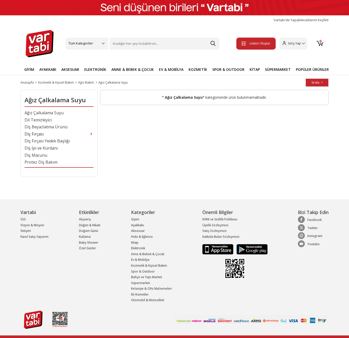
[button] (293, 44)
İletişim (25, 231)
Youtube (313, 244)
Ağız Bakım (86, 82)
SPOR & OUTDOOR (228, 69)
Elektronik (138, 248)
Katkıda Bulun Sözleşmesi (220, 236)
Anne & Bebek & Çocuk (147, 254)
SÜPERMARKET (278, 69)
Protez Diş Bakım (41, 162)
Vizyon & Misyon (32, 225)
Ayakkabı (137, 225)
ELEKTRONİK (95, 69)
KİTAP (255, 69)
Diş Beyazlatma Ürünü (46, 127)
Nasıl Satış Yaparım (34, 236)
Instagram (314, 236)
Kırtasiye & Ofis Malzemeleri (151, 288)
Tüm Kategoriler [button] (80, 43)
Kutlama (85, 236)
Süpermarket (140, 283)
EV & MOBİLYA (171, 69)
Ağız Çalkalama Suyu (113, 82)
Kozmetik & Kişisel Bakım (56, 82)
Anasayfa (27, 82)
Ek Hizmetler (140, 294)
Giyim (135, 219)
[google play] (250, 249)
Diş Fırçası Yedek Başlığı (47, 141)
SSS (23, 219)
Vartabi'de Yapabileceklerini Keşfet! (301, 20)
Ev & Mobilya (140, 259)
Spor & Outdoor (143, 271)
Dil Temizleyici (38, 120)
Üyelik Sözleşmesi (215, 225)
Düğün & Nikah (89, 225)
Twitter (312, 228)
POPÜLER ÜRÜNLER (312, 69)
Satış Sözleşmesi (214, 231)
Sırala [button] (315, 82)
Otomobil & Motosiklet (147, 300)
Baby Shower (88, 242)
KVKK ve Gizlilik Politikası (219, 219)
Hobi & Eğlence (142, 236)
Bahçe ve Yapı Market (146, 277)
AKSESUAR (70, 69)
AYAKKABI (47, 69)
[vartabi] (39, 43)
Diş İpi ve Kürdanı (41, 148)
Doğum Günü (88, 231)
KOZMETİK (198, 69)
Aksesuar (138, 231)
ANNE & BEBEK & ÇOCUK (132, 69)
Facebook (314, 220)
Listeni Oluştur (260, 43)
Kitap (134, 242)
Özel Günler (87, 248)
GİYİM (29, 69)
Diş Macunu (36, 155)
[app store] (218, 249)
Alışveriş (85, 219)
